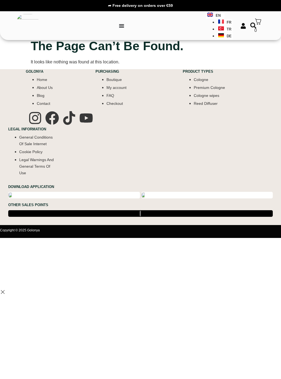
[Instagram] (35, 118)
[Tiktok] (69, 118)
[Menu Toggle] (121, 26)
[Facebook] (52, 118)
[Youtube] (86, 118)
